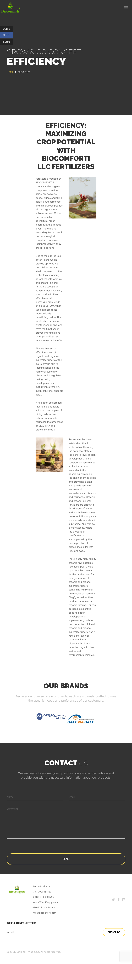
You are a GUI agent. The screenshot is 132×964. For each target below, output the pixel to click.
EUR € (8, 41)
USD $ (8, 28)
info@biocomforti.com (44, 912)
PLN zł (8, 35)
